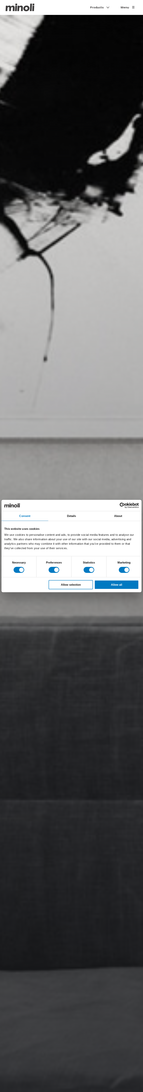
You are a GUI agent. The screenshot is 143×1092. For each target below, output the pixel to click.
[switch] (54, 570)
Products (97, 7)
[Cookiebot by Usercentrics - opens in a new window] (122, 505)
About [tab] (118, 515)
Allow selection (71, 584)
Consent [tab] (24, 515)
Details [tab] (71, 515)
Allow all (116, 584)
